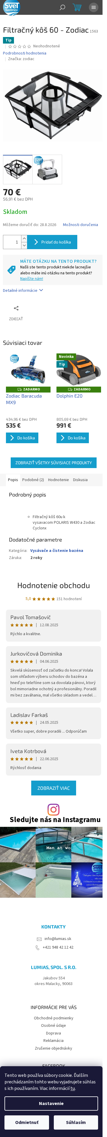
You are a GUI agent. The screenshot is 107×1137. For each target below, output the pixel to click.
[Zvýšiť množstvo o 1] (24, 238)
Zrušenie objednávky (53, 1048)
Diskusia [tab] (80, 480)
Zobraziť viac (53, 788)
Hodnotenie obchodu (53, 585)
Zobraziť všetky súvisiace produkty (53, 462)
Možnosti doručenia (80, 225)
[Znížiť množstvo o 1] (24, 245)
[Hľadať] (62, 7)
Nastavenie (51, 1103)
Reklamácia (53, 1041)
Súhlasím (76, 1122)
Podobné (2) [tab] (33, 480)
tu (72, 1088)
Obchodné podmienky (53, 1018)
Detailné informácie (20, 291)
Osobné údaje (53, 1026)
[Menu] (94, 7)
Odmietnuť (26, 1122)
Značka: (21, 59)
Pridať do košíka (56, 241)
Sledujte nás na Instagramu (55, 820)
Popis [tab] (13, 480)
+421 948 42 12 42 (58, 947)
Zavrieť (42, 308)
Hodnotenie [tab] (58, 480)
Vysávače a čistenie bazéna (56, 551)
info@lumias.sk (58, 939)
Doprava (53, 1033)
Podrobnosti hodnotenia (24, 53)
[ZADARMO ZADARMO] (28, 370)
